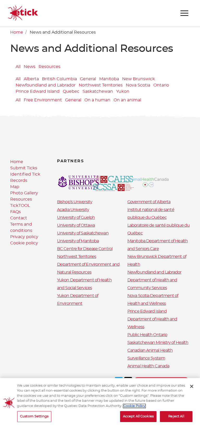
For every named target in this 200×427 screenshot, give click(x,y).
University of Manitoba (78, 241)
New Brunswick (138, 79)
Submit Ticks (23, 168)
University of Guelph (76, 217)
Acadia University (73, 210)
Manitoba (109, 79)
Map (14, 187)
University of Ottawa (76, 225)
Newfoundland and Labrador (46, 85)
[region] (100, 402)
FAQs (15, 212)
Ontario (161, 85)
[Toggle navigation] (184, 13)
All (18, 67)
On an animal (127, 100)
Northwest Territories (101, 85)
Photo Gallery (24, 193)
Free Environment (43, 100)
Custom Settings (34, 416)
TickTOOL (20, 205)
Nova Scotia (138, 85)
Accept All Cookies (138, 416)
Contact (18, 218)
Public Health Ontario (147, 335)
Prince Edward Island (38, 91)
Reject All (176, 416)
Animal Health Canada (148, 366)
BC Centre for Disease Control (85, 249)
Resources (49, 67)
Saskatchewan (98, 91)
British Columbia (59, 79)
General (88, 79)
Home (16, 32)
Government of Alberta (148, 202)
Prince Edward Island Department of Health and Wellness (152, 319)
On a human (97, 100)
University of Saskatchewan (83, 233)
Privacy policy (24, 237)
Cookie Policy (134, 406)
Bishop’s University (74, 202)
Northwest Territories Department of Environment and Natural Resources (88, 264)
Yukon (122, 91)
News (29, 67)
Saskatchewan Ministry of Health (157, 343)
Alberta (31, 79)
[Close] (191, 386)
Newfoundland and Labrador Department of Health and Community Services (154, 280)
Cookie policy (24, 243)
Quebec (71, 91)
